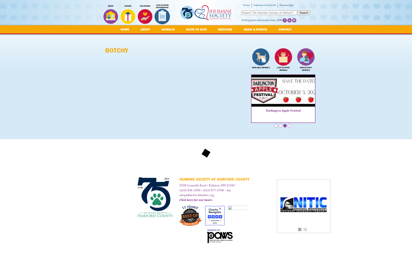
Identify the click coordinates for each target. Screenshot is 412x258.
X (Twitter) (289, 20)
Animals (168, 29)
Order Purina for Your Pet (264, 5)
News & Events (255, 29)
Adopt (111, 6)
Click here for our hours (195, 200)
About (145, 29)
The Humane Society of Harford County (206, 13)
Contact (285, 29)
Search (304, 12)
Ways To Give (196, 29)
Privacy (246, 5)
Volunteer (145, 6)
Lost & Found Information (162, 6)
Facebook (285, 20)
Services (225, 29)
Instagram (294, 20)
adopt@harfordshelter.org (196, 195)
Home (125, 29)
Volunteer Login (286, 5)
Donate (127, 6)
